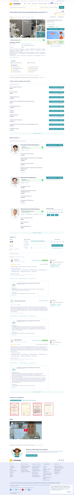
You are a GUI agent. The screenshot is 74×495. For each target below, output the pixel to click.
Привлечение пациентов (36, 466)
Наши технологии (46, 471)
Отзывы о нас (12, 472)
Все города (56, 473)
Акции (61, 3)
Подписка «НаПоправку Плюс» (47, 475)
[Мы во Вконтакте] (61, 460)
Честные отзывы (23, 468)
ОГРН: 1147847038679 (13, 493)
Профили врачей (57, 470)
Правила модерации (35, 475)
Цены (16, 17)
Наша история (12, 467)
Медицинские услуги (58, 469)
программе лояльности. (52, 452)
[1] (51, 241)
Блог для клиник (35, 472)
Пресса (11, 473)
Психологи (56, 3)
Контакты (11, 476)
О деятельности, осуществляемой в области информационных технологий (22, 487)
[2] (10, 243)
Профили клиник (57, 472)
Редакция (11, 475)
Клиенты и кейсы (35, 473)
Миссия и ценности (13, 470)
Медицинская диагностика (59, 467)
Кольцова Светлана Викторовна (30, 145)
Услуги (29, 3)
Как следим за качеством (47, 473)
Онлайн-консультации (42, 3)
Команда (44, 467)
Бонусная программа (24, 470)
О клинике (45, 466)
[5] (13, 243)
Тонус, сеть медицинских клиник (26, 43)
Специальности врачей (58, 466)
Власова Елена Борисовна (28, 177)
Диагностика (34, 3)
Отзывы (23, 17)
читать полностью (13, 311)
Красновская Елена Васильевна (30, 209)
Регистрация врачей (35, 469)
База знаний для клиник (36, 476)
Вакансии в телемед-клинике (46, 470)
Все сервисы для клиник (36, 470)
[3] (11, 243)
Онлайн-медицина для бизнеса (47, 478)
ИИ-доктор (50, 3)
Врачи (25, 3)
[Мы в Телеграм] (59, 460)
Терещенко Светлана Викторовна (58, 262)
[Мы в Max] (63, 460)
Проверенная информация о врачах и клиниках (25, 467)
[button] (25, 7)
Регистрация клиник (35, 467)
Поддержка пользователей (25, 471)
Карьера (11, 469)
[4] (12, 243)
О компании (12, 466)
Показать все (23, 172)
